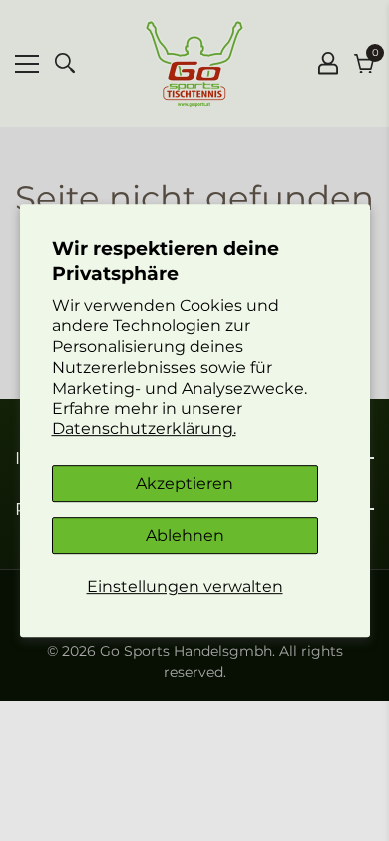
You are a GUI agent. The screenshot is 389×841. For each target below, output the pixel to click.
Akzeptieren (184, 483)
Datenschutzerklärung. (144, 429)
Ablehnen (185, 535)
